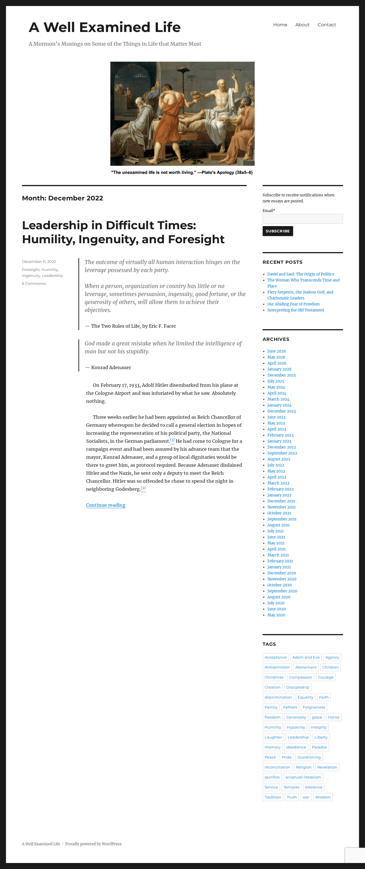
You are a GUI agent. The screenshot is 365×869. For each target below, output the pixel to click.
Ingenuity (31, 275)
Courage (326, 677)
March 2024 (278, 399)
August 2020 (278, 597)
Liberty (321, 737)
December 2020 (281, 573)
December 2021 (281, 501)
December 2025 (281, 375)
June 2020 (276, 609)
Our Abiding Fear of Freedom (293, 304)
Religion (304, 767)
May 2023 (276, 423)
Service (271, 787)
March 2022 (278, 483)
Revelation (327, 767)
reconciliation (277, 767)
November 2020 (281, 579)
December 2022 (281, 447)
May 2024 (276, 387)
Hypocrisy (296, 727)
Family (271, 707)
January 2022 (279, 495)
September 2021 (282, 519)
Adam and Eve (306, 657)
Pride (287, 757)
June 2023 (276, 417)
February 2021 (280, 561)
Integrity (319, 727)
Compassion (300, 677)
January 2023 (279, 441)
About (302, 24)
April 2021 (276, 549)
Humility (49, 269)
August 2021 (278, 525)
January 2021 (279, 567)
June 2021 (276, 537)
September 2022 (282, 453)
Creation (273, 687)
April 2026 (277, 363)
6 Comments (34, 283)
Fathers (290, 707)
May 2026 (276, 357)
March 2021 (278, 555)
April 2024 (276, 393)
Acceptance (276, 657)
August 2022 (278, 459)
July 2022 (275, 465)
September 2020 (282, 591)
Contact (327, 24)
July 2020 (275, 603)
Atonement (306, 667)
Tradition (273, 797)
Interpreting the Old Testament (295, 310)
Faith (324, 697)
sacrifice (272, 777)
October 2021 (279, 513)
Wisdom (323, 797)
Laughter (273, 737)
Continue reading (105, 505)
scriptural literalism (303, 777)
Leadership (52, 275)
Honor (334, 717)
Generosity (296, 717)
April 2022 (276, 477)
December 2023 (281, 411)
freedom (273, 717)
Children (331, 667)
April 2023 (276, 429)
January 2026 (279, 369)
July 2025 (275, 381)
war (306, 797)
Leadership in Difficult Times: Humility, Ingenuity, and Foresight (123, 232)
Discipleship (297, 687)
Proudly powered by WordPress (93, 844)
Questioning (309, 757)
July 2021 (275, 531)
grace (317, 717)
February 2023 (280, 435)
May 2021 (276, 543)
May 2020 (276, 615)
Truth (292, 797)
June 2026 (276, 351)
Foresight (31, 269)
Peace (270, 757)
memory (273, 747)
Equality (305, 697)
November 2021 (281, 507)
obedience (296, 747)
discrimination (278, 697)
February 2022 (280, 489)
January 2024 (279, 405)
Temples (291, 787)
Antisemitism (277, 667)
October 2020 (279, 585)
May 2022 (276, 471)
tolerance (314, 787)
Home (280, 24)
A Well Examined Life (105, 27)
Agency (332, 657)
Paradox (319, 747)
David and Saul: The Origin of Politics (300, 274)
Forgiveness (314, 707)
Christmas (274, 677)
